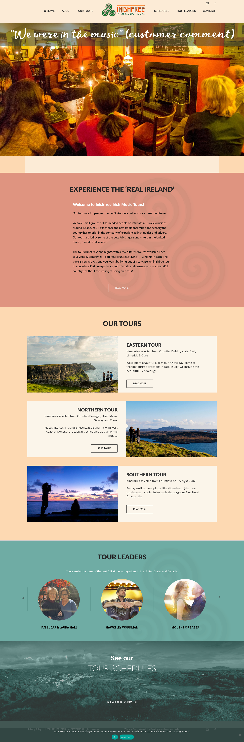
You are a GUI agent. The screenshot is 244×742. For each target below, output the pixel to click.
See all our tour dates (122, 701)
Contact (209, 10)
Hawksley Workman (122, 627)
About (66, 10)
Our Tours (85, 10)
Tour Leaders (186, 10)
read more (126, 737)
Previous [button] (23, 598)
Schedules (161, 10)
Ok (114, 737)
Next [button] (220, 598)
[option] (122, 89)
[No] (240, 735)
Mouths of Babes (185, 627)
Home (51, 10)
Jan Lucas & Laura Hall (59, 627)
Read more (121, 287)
